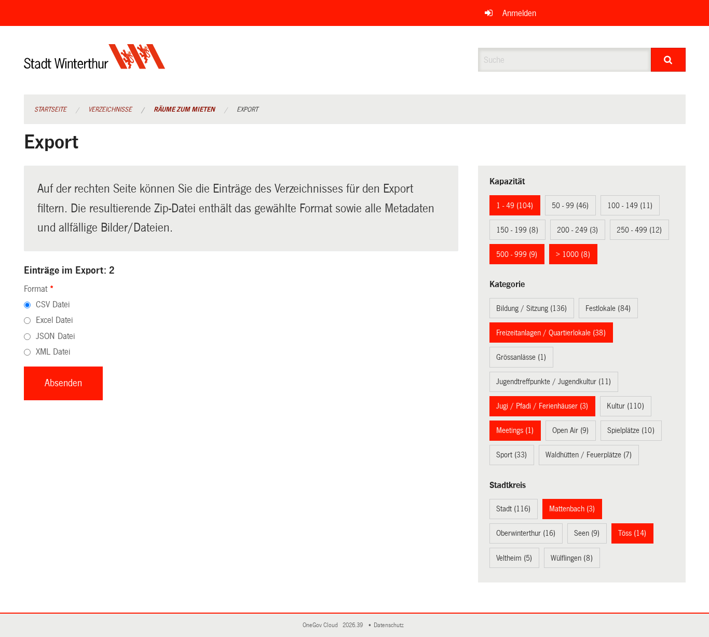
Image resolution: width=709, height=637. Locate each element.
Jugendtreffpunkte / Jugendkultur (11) (553, 381)
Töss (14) (632, 533)
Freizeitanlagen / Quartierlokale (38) (551, 333)
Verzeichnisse (110, 109)
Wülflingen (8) (572, 558)
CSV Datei (53, 304)
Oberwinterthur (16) (525, 533)
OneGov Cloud (322, 625)
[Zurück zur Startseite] (95, 65)
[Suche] (668, 60)
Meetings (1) (515, 430)
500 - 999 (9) (516, 254)
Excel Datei (54, 320)
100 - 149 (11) (629, 205)
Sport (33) (511, 455)
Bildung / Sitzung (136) (531, 308)
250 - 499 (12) (639, 230)
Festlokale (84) (608, 308)
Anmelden (519, 13)
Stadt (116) (513, 509)
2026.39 (353, 625)
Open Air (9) (570, 430)
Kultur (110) (625, 406)
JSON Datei (55, 336)
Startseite (50, 109)
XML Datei (53, 351)
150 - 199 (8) (517, 230)
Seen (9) (586, 533)
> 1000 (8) (573, 254)
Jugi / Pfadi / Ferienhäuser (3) (542, 406)
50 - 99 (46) (570, 205)
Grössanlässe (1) (521, 357)
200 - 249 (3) (577, 230)
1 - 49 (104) (514, 205)
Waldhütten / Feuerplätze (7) (589, 455)
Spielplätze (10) (631, 430)
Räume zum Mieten (184, 109)
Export (247, 109)
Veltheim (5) (514, 558)
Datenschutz (390, 625)
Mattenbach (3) (572, 509)
